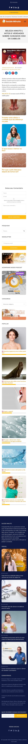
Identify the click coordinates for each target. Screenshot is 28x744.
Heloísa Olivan (13, 69)
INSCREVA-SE (6, 93)
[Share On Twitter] (9, 73)
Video (19, 69)
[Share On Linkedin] (16, 73)
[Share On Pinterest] (13, 73)
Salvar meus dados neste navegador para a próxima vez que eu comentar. (14, 201)
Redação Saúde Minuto (8, 67)
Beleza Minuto (5, 69)
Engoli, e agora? (8, 411)
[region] (14, 731)
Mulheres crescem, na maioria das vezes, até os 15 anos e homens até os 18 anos (14, 501)
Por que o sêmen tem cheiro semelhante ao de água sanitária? (12, 440)
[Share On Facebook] (6, 73)
